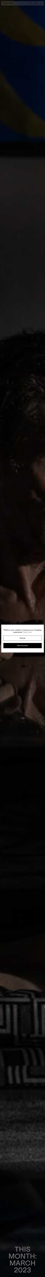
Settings (22, 638)
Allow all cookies (22, 645)
